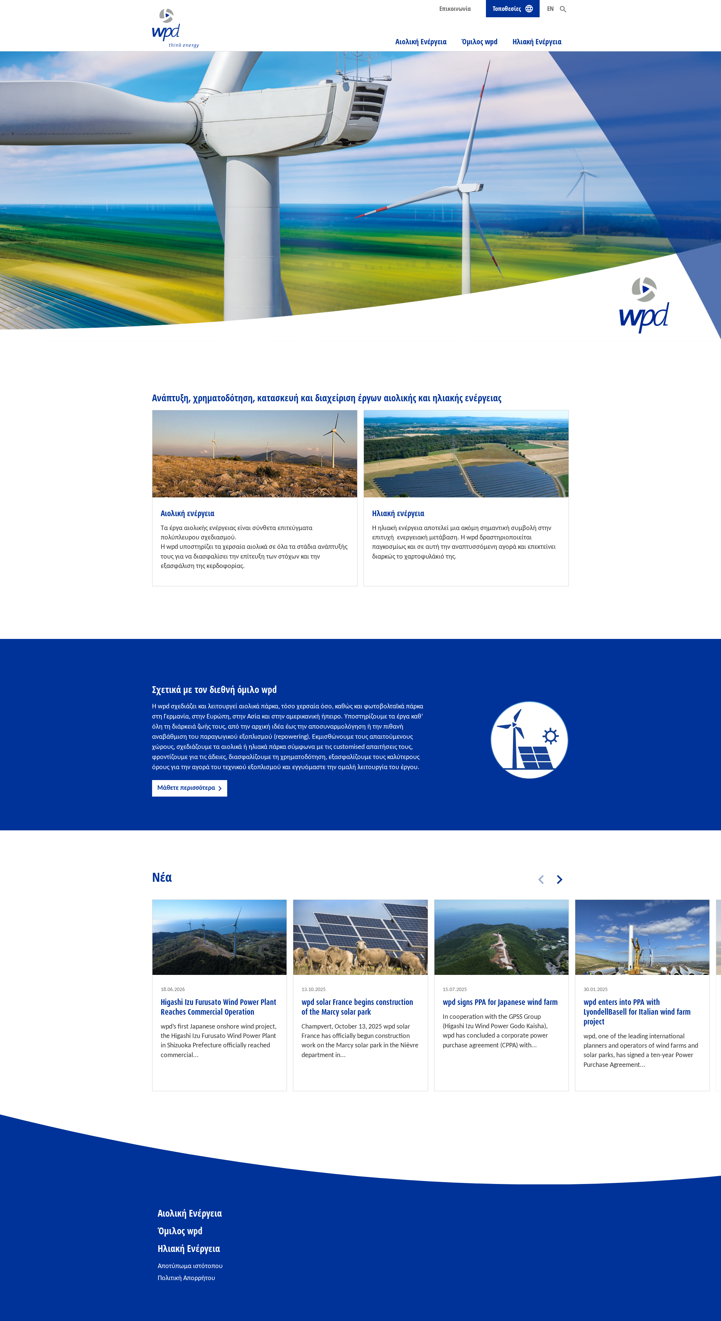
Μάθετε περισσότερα (186, 788)
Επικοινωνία (455, 8)
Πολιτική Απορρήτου (186, 1278)
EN (550, 8)
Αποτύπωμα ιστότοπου (190, 1266)
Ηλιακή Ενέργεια (537, 41)
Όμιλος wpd (480, 41)
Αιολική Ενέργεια (420, 41)
